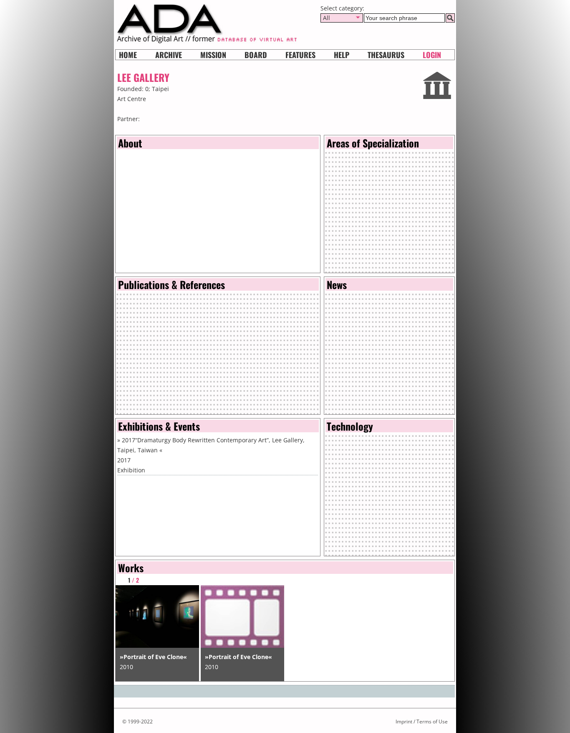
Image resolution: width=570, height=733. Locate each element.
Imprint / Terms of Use (422, 721)
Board (256, 54)
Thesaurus (386, 54)
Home (128, 54)
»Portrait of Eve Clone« (153, 657)
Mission (213, 54)
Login (432, 54)
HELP (341, 54)
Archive (168, 54)
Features (300, 54)
